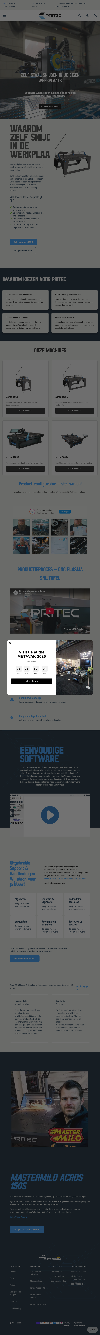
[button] (10, 643)
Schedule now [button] (32, 681)
